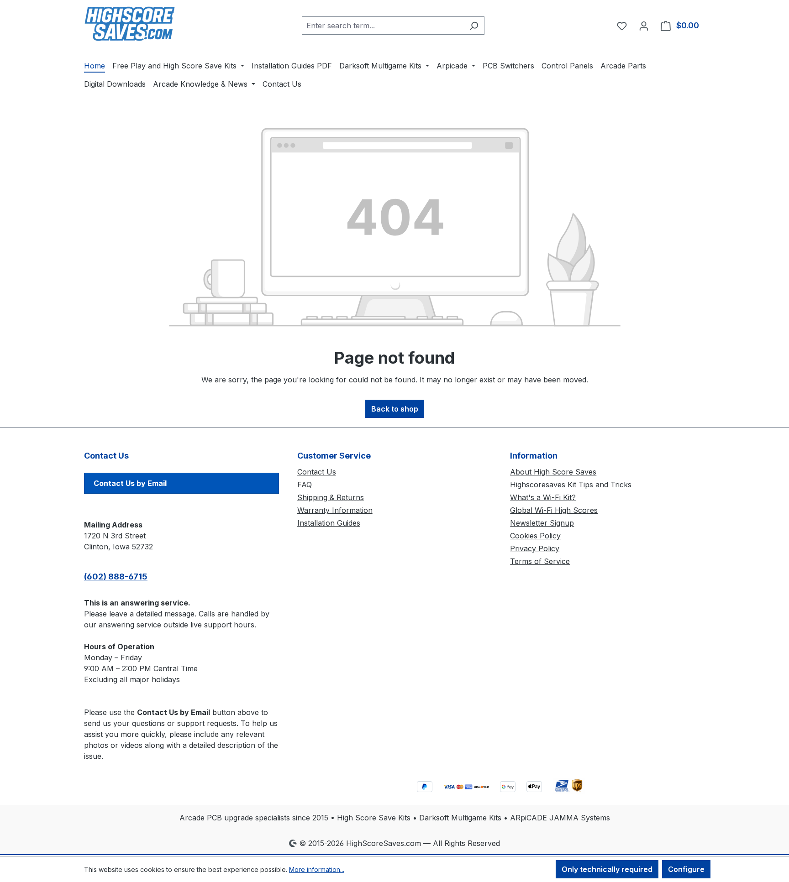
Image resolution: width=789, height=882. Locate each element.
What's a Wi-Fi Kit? (543, 497)
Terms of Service (540, 561)
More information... (316, 869)
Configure (686, 869)
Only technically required (607, 869)
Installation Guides (328, 522)
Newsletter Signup (542, 522)
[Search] (473, 25)
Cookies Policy (535, 535)
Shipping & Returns (330, 497)
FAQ (304, 484)
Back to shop (394, 408)
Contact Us (316, 471)
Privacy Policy (534, 548)
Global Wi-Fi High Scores (554, 510)
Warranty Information (335, 510)
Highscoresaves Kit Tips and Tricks (570, 484)
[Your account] (644, 25)
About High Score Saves (553, 471)
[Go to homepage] (129, 23)
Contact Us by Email (130, 483)
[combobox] (382, 25)
